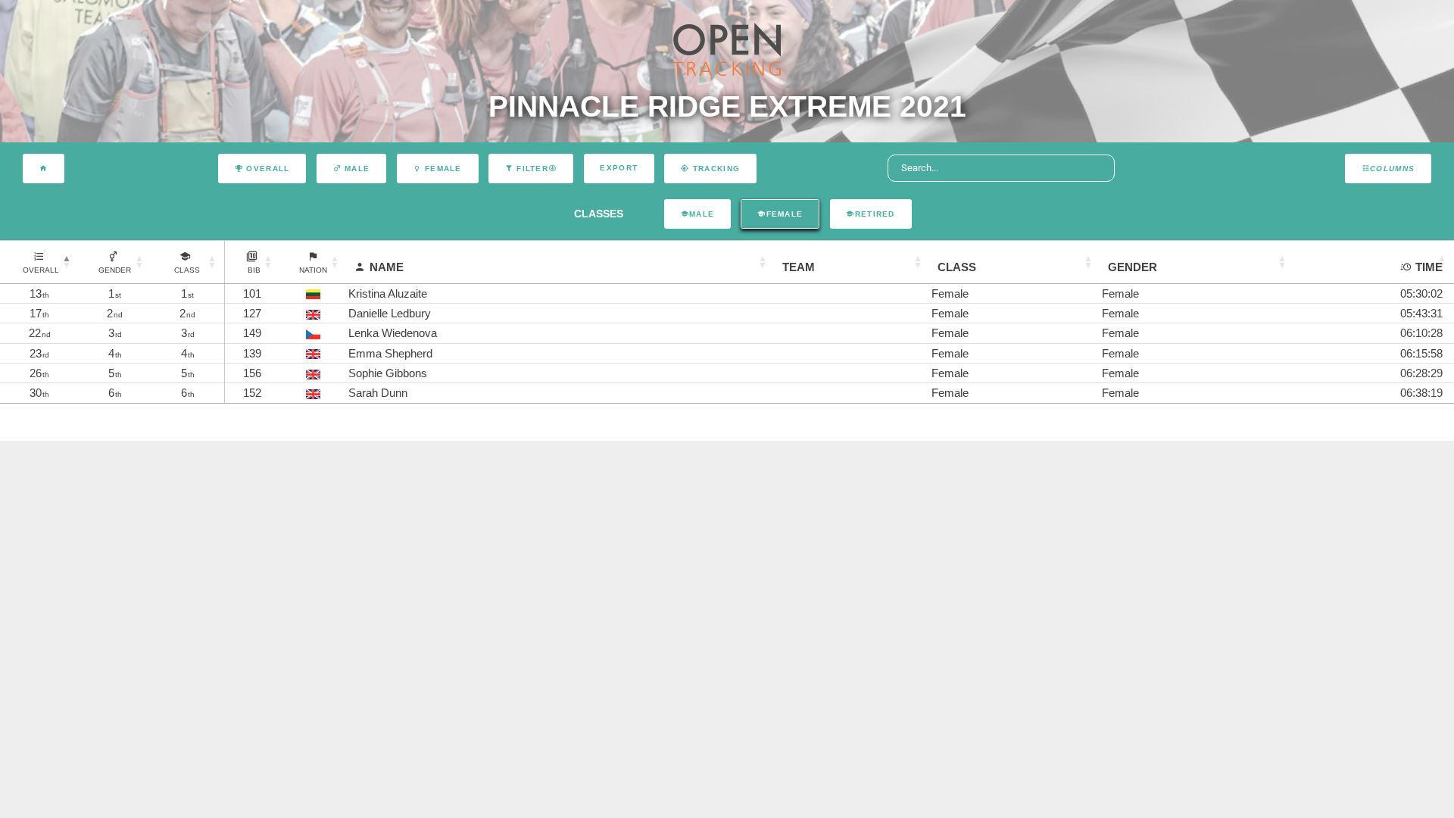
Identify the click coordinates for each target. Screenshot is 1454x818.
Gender (1132, 267)
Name (387, 267)
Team (798, 267)
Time (1429, 267)
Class (957, 267)
